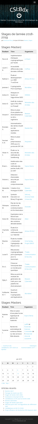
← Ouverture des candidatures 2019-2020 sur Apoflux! (9, 347)
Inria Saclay (29, 241)
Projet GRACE (29, 243)
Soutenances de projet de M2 (14, 397)
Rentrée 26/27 (9, 391)
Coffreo (27, 69)
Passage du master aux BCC (13, 393)
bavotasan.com (21, 421)
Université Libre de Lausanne (28, 336)
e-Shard (27, 59)
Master (26, 40)
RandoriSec (29, 128)
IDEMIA (27, 95)
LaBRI (26, 324)
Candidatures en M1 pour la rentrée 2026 (17, 399)
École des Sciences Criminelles (28, 329)
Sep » (7, 383)
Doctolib (28, 207)
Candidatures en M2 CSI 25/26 (14, 408)
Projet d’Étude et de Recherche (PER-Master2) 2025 (21, 410)
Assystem (28, 142)
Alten (26, 219)
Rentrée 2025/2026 (11, 401)
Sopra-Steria (29, 166)
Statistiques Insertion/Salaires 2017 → (29, 346)
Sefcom (27, 194)
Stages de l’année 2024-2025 (14, 402)
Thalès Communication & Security (30, 254)
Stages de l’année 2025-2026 (14, 395)
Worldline (28, 87)
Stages (30, 40)
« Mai (3, 383)
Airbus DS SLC (30, 79)
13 (18, 373)
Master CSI (18, 419)
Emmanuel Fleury (8, 40)
